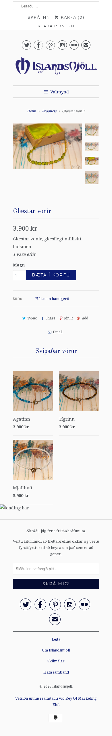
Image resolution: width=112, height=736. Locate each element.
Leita (56, 639)
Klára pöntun (56, 25)
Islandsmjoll (62, 686)
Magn (19, 265)
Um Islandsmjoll (56, 650)
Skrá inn (39, 17)
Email (57, 332)
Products (49, 111)
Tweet (32, 318)
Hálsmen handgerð (52, 299)
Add (85, 318)
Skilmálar (56, 661)
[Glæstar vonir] (47, 157)
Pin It (68, 318)
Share (50, 318)
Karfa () (71, 17)
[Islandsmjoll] (56, 67)
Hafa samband (56, 672)
